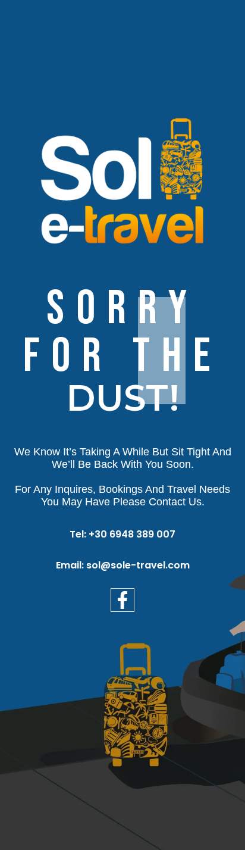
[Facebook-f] (122, 600)
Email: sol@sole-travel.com (123, 565)
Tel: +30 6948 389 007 (122, 534)
